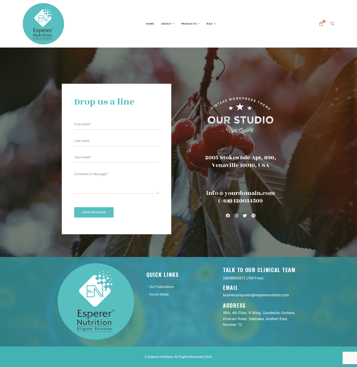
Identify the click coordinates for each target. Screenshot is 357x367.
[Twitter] (245, 216)
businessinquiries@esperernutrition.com (256, 295)
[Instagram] (236, 216)
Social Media (159, 294)
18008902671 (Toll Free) (243, 278)
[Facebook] (228, 216)
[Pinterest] (253, 216)
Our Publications (162, 286)
